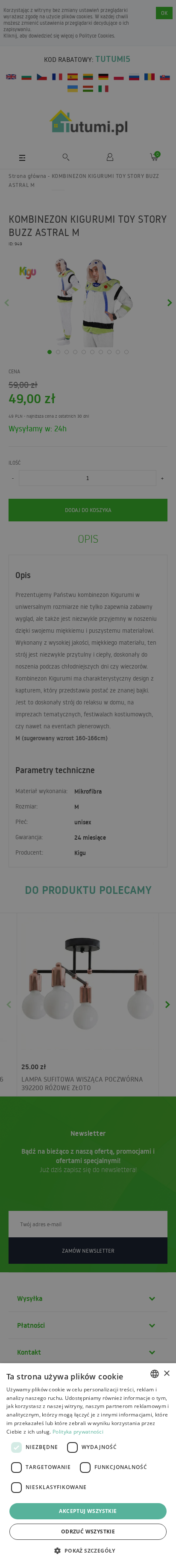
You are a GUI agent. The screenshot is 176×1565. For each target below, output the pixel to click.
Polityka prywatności (78, 1431)
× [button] (166, 1373)
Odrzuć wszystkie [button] (88, 1531)
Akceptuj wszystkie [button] (88, 1511)
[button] (88, 1550)
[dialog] (88, 1464)
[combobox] (154, 1374)
